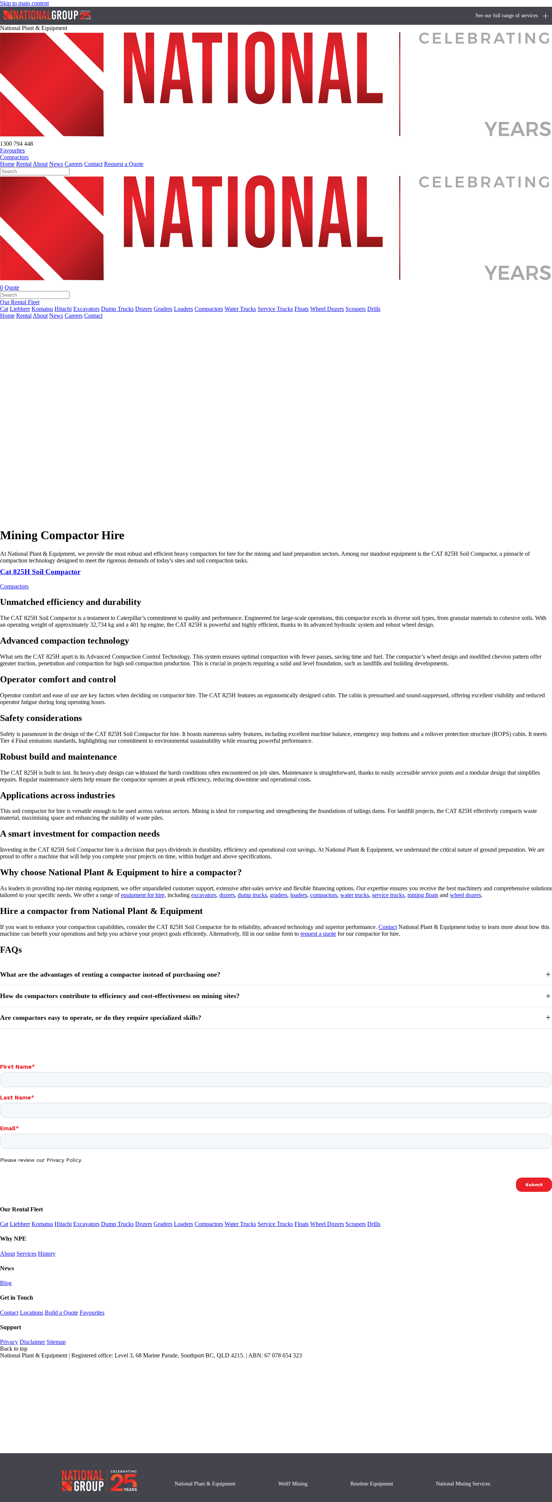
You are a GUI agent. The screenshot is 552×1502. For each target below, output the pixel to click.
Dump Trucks (117, 309)
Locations (31, 1312)
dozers (227, 895)
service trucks (388, 895)
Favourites (92, 1312)
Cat (4, 309)
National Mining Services (463, 1484)
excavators (203, 895)
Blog (6, 1283)
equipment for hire (142, 895)
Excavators (86, 309)
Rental (24, 164)
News (56, 164)
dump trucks (252, 895)
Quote (12, 287)
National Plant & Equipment (205, 1484)
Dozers (143, 309)
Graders (163, 309)
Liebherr (20, 309)
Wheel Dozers (327, 309)
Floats (301, 309)
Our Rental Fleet (19, 302)
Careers (74, 164)
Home (7, 164)
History (47, 1253)
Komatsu (42, 309)
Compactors (14, 157)
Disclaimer (32, 1342)
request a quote (318, 933)
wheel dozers (465, 895)
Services (26, 1253)
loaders (298, 895)
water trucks (354, 895)
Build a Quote (61, 1312)
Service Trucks (275, 309)
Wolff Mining (293, 1484)
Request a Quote (123, 164)
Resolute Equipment (371, 1484)
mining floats (422, 895)
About (40, 164)
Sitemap (56, 1342)
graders (278, 895)
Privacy (9, 1342)
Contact (93, 164)
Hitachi (63, 309)
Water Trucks (240, 309)
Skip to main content (24, 3)
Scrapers (355, 309)
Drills (373, 309)
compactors (323, 895)
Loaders (183, 309)
